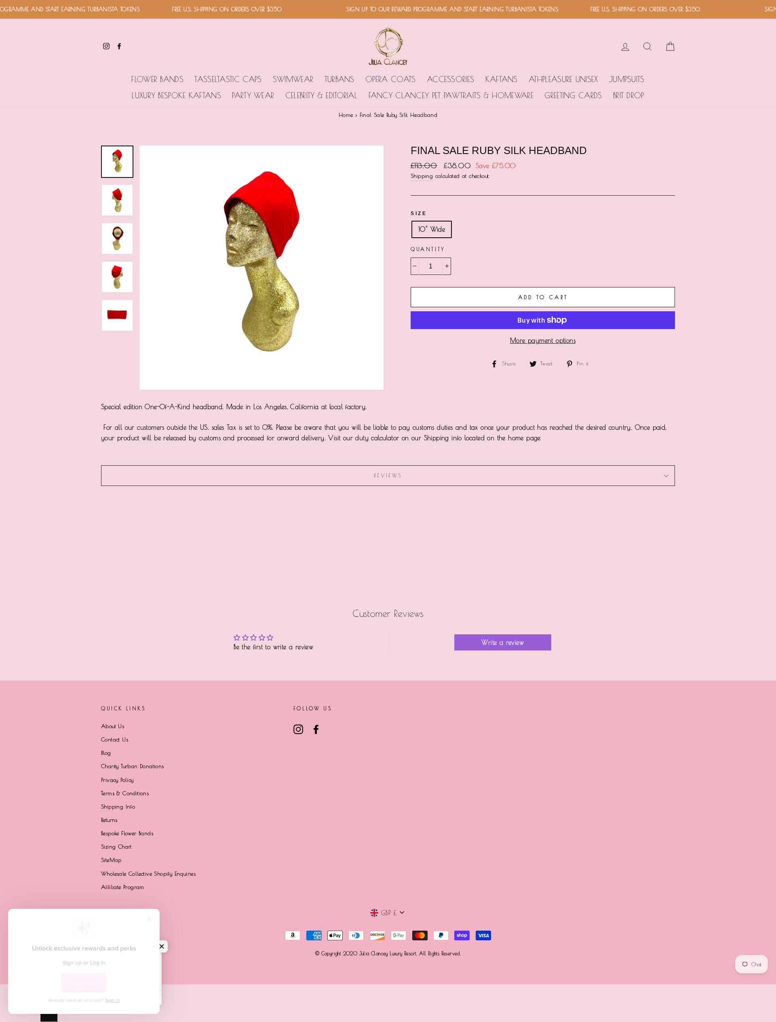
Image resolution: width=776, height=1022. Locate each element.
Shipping (422, 176)
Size (419, 213)
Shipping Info (118, 806)
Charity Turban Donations (132, 766)
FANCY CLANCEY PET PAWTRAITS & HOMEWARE (451, 95)
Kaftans (501, 79)
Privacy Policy (117, 780)
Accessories (450, 79)
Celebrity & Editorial (321, 95)
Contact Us (114, 739)
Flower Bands (157, 79)
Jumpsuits (627, 79)
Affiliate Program (122, 887)
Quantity (428, 249)
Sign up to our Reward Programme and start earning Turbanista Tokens (441, 9)
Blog (106, 753)
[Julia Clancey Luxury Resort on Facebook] (316, 729)
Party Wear (253, 95)
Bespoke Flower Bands (127, 833)
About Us (112, 726)
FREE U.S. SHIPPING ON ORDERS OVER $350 (215, 9)
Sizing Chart (116, 846)
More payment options (543, 340)
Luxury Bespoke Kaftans (176, 95)
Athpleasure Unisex (563, 79)
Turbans (339, 79)
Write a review (502, 642)
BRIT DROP (628, 95)
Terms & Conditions (125, 793)
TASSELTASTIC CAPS (227, 79)
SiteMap (111, 860)
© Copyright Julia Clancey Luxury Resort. (367, 953)
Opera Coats (390, 79)
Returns (109, 820)
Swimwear (293, 79)
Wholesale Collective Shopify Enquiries (148, 873)
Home (346, 115)
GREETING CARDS (573, 95)
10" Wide (431, 229)
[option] (261, 268)
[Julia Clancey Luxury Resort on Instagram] (298, 729)
